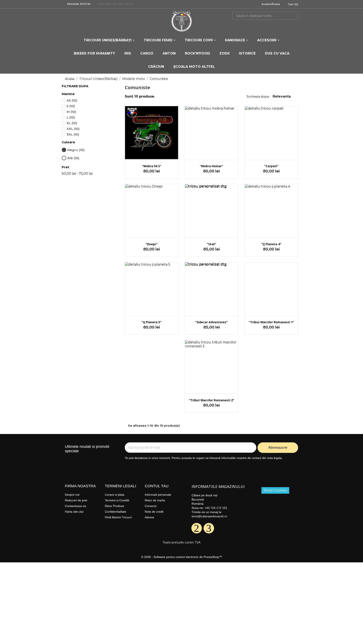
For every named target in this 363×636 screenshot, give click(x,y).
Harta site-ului (74, 511)
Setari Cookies (275, 490)
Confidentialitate (115, 511)
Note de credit (154, 511)
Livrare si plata (114, 494)
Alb (73, 158)
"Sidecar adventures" (211, 322)
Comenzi (151, 506)
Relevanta (284, 96)
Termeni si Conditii (117, 500)
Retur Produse (114, 506)
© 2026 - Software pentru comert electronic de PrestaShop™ (181, 557)
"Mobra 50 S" (151, 166)
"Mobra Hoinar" (211, 166)
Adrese (149, 517)
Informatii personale (158, 494)
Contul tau (156, 486)
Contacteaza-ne (75, 506)
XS (72, 100)
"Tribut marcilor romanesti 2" (211, 400)
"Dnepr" (152, 244)
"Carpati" (271, 166)
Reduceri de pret (76, 500)
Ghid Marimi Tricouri (118, 517)
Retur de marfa (155, 500)
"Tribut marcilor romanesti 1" (271, 322)
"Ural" (211, 244)
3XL (73, 134)
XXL (73, 129)
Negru (76, 150)
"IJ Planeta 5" (152, 322)
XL (72, 123)
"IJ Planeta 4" (271, 244)
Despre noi (72, 494)
